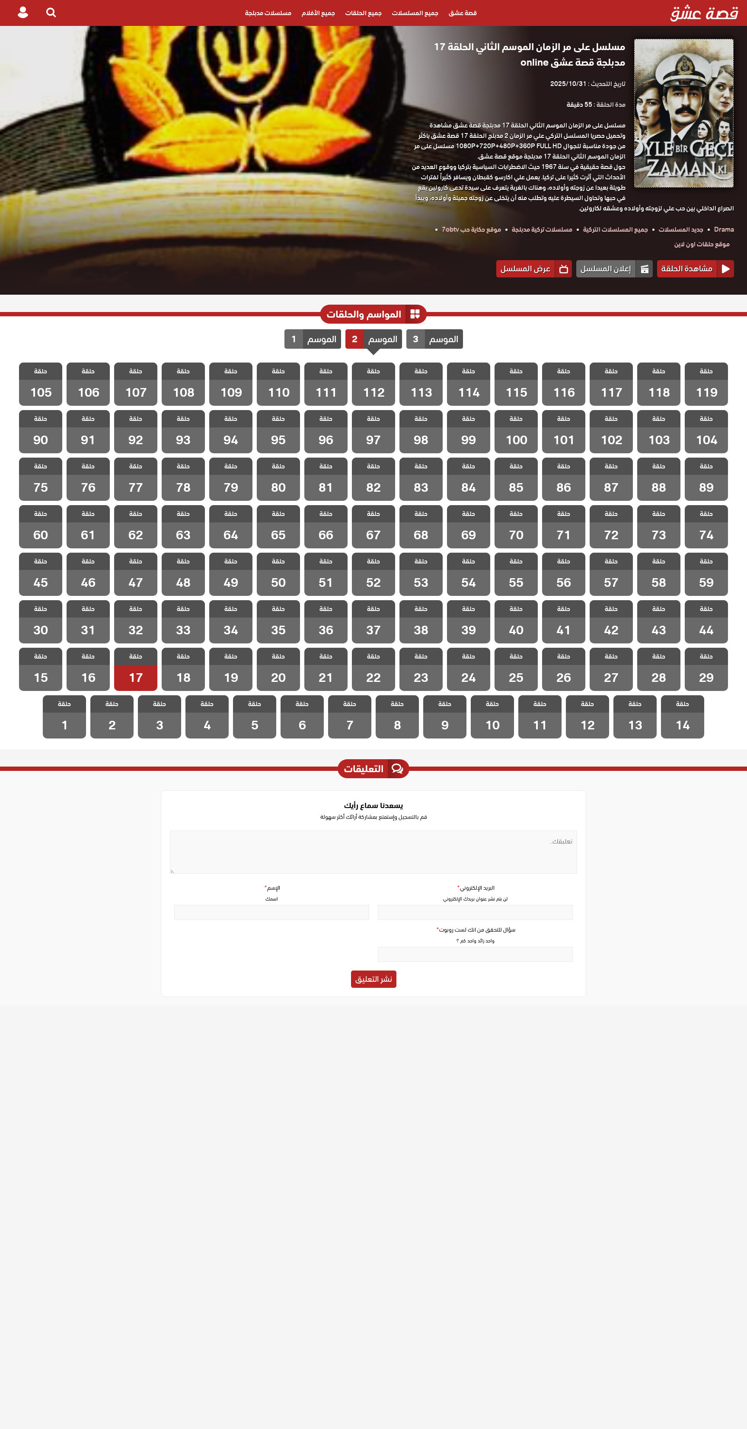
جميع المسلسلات (415, 13)
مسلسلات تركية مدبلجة (542, 229)
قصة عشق (463, 13)
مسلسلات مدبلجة (268, 13)
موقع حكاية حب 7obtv (471, 229)
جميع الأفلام (318, 13)
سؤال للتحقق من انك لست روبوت (475, 929)
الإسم (272, 887)
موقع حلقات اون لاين (702, 244)
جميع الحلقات (363, 13)
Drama (724, 229)
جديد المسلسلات (681, 229)
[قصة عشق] (704, 13)
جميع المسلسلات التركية (615, 229)
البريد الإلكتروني (475, 887)
